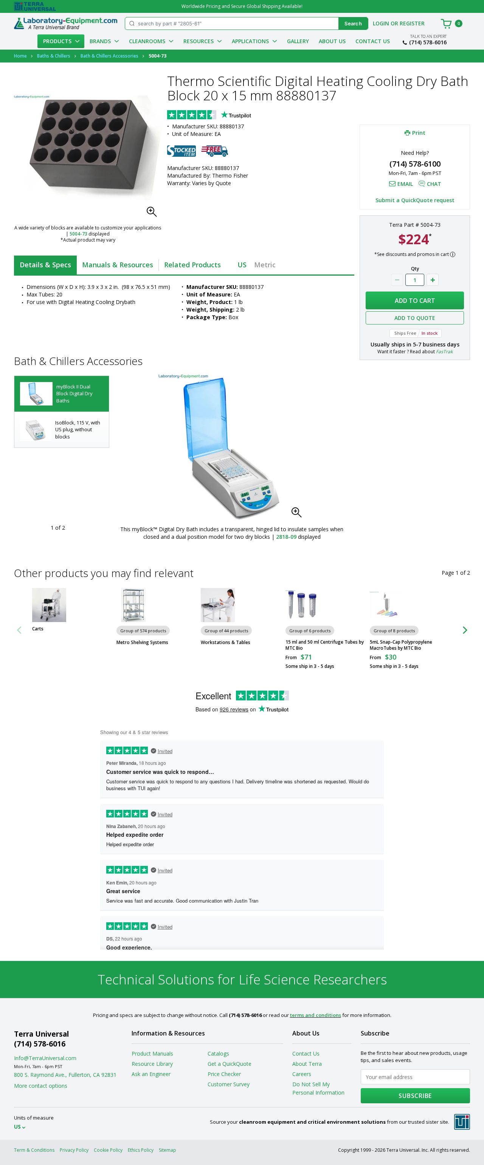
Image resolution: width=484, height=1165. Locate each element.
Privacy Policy (74, 1150)
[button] (153, 213)
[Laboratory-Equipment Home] (65, 23)
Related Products (192, 264)
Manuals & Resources (117, 264)
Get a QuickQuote (229, 1063)
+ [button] (433, 280)
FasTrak (444, 351)
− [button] (397, 280)
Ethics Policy (141, 1150)
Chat (434, 183)
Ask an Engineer (151, 1074)
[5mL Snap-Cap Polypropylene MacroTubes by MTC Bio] (387, 605)
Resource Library (152, 1063)
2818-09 (286, 536)
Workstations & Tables (225, 642)
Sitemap (167, 1150)
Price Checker (224, 1074)
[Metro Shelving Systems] (133, 605)
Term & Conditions (34, 1150)
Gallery (298, 41)
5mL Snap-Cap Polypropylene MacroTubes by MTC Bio (401, 645)
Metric (265, 264)
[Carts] (49, 605)
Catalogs (218, 1053)
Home (20, 56)
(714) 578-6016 (428, 42)
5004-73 (78, 234)
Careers (301, 1074)
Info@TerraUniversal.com (45, 1058)
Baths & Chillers (53, 56)
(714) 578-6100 (415, 164)
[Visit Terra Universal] (35, 6)
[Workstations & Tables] (218, 605)
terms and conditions (315, 1015)
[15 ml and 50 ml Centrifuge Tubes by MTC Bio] (302, 605)
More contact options (40, 1085)
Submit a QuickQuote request (415, 200)
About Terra (307, 1063)
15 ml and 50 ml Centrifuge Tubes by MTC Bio (324, 645)
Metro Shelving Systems (142, 642)
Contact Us (372, 41)
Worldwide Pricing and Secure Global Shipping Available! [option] (242, 6)
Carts (37, 629)
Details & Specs (45, 264)
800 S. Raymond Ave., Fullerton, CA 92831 (65, 1074)
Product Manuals (152, 1053)
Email (405, 183)
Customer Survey (229, 1084)
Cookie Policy (108, 1150)
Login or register (399, 23)
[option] (61, 394)
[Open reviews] (224, 115)
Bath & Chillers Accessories (109, 56)
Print (418, 132)
